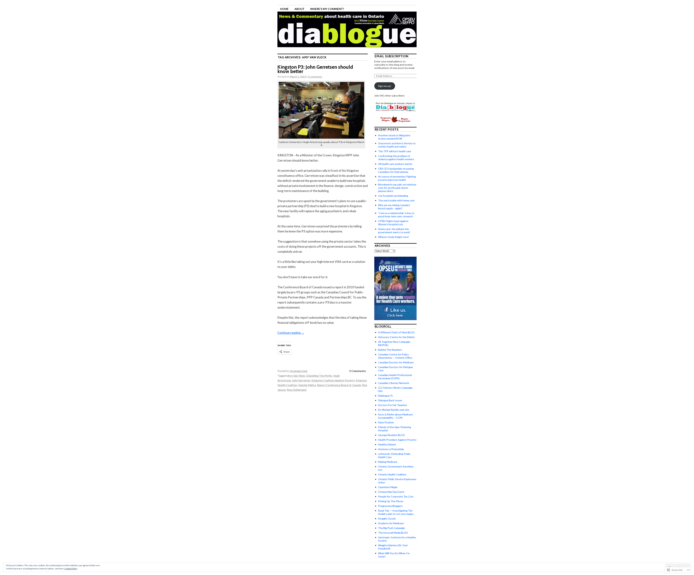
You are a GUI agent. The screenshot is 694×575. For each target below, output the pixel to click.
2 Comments (357, 371)
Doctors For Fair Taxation (392, 405)
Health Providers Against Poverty (397, 439)
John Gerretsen (301, 380)
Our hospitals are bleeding (393, 195)
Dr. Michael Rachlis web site (393, 409)
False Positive (386, 422)
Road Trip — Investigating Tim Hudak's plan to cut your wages (396, 512)
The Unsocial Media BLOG (393, 532)
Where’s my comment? (327, 8)
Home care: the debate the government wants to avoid (394, 230)
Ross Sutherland (296, 389)
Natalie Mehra (307, 385)
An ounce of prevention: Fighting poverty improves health (397, 178)
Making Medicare (387, 461)
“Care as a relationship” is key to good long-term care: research (396, 214)
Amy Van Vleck (296, 375)
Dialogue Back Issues (390, 400)
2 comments (315, 76)
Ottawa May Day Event (391, 491)
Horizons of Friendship (391, 449)
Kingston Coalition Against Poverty (333, 380)
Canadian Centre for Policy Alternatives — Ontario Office (395, 356)
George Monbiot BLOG (391, 435)
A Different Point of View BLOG (396, 332)
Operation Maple (387, 487)
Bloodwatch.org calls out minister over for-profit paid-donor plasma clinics (397, 188)
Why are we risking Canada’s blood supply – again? (394, 207)
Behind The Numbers (390, 349)
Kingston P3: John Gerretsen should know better (315, 69)
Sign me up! (384, 85)
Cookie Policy (70, 568)
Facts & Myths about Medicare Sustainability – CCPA (395, 416)
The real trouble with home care (396, 200)
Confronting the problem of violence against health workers (396, 157)
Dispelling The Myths (319, 375)
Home (284, 8)
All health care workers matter (395, 163)
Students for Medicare (391, 523)
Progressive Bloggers (390, 505)
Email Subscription (391, 56)
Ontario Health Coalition (392, 474)
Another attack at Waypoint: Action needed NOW (394, 137)
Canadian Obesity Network (393, 382)
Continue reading (290, 333)
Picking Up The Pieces (390, 501)
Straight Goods (387, 518)
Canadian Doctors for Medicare (396, 362)
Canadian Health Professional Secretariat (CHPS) (395, 376)
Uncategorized (298, 371)
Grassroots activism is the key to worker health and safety (397, 145)
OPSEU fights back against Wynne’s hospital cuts (393, 222)
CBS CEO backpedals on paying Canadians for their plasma (396, 170)
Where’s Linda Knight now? (393, 236)
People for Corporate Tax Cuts (396, 496)
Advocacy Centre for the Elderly (396, 337)
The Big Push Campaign (391, 527)
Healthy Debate (387, 444)
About (299, 8)
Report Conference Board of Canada (339, 385)
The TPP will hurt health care (394, 151)
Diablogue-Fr (385, 395)
